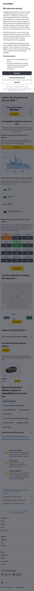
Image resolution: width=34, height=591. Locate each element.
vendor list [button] (22, 40)
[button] (17, 73)
